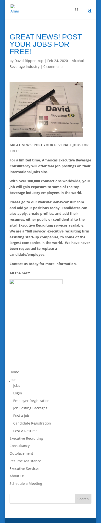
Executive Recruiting (26, 438)
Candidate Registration (32, 423)
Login (17, 393)
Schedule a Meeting (26, 483)
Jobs (13, 379)
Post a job (21, 415)
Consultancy (20, 445)
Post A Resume (25, 430)
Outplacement (21, 453)
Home (14, 372)
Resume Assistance (25, 461)
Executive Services (24, 468)
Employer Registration (31, 400)
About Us (17, 476)
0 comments (53, 66)
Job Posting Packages (30, 408)
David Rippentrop (28, 60)
